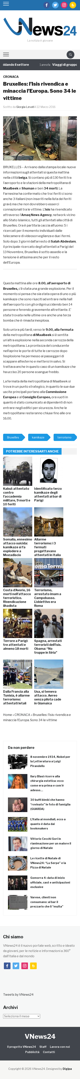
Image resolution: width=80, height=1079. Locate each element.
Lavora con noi (60, 1046)
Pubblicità (32, 1052)
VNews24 (40, 1036)
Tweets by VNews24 (18, 994)
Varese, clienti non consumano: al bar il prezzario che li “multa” (46, 902)
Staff (42, 1046)
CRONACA (11, 77)
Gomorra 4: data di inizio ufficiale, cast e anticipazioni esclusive (50, 882)
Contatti (49, 1052)
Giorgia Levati (25, 106)
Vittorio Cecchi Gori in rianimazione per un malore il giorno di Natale (50, 843)
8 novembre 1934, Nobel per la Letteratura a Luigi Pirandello (50, 761)
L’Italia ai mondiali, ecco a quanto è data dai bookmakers (48, 824)
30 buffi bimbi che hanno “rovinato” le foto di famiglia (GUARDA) (50, 804)
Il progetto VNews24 (21, 1046)
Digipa (67, 1068)
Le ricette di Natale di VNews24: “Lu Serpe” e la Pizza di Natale (48, 863)
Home (7, 715)
